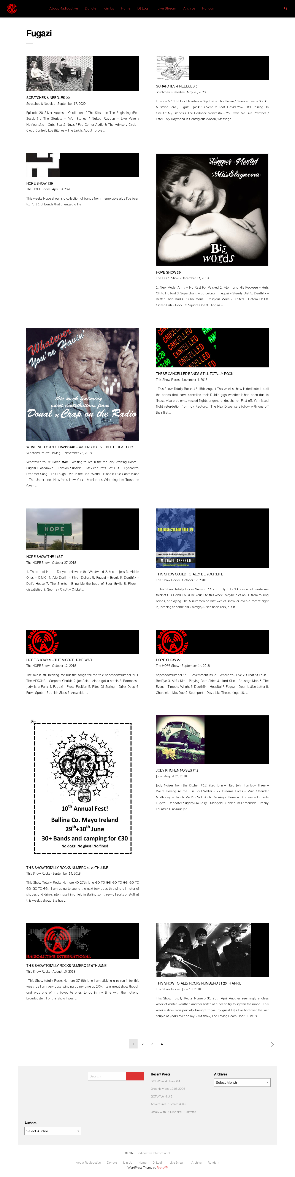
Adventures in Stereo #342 (168, 1104)
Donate (90, 8)
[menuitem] (63, 8)
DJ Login (144, 8)
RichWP (162, 1167)
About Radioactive (63, 8)
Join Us (108, 8)
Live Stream (166, 8)
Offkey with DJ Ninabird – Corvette (173, 1111)
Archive (189, 8)
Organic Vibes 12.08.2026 (168, 1088)
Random (208, 8)
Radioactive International (153, 1153)
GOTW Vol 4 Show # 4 (165, 1081)
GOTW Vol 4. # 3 (161, 1096)
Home (125, 8)
